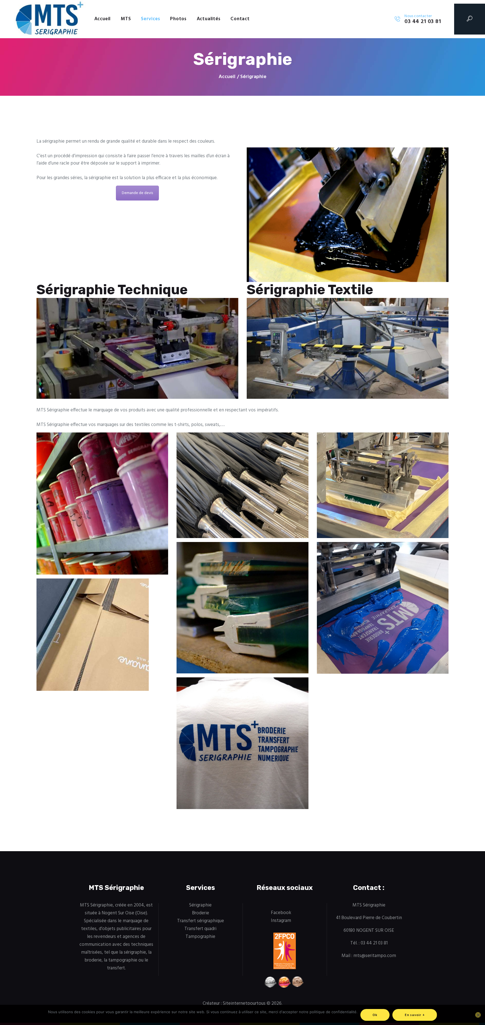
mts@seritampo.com (374, 956)
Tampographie (200, 936)
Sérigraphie (200, 905)
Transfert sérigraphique (200, 921)
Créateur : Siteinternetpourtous (234, 1003)
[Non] (478, 1015)
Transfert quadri (200, 929)
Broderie (200, 913)
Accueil (227, 77)
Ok (375, 1015)
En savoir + (415, 1015)
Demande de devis (137, 193)
